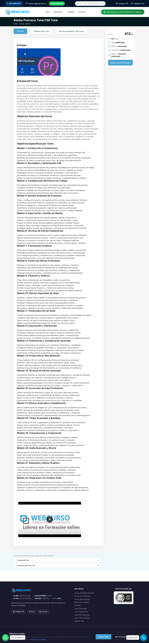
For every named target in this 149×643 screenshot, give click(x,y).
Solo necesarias (120, 637)
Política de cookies (38, 639)
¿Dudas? (71, 12)
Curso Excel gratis (80, 608)
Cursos (21, 24)
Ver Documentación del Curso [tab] (71, 31)
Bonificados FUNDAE (81, 602)
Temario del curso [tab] (41, 31)
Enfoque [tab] (20, 31)
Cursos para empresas (82, 599)
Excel (33, 611)
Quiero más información (120, 63)
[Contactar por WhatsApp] (5, 637)
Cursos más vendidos (81, 618)
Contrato (44, 611)
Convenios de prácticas (82, 596)
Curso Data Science (81, 612)
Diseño (28, 24)
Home (16, 24)
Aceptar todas (103, 637)
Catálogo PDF (19, 611)
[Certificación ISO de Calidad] (123, 598)
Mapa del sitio (79, 621)
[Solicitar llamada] (143, 637)
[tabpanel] (58, 268)
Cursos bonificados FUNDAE (84, 593)
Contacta (82, 12)
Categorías (58, 12)
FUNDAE (77, 605)
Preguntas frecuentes (81, 615)
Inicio (48, 12)
